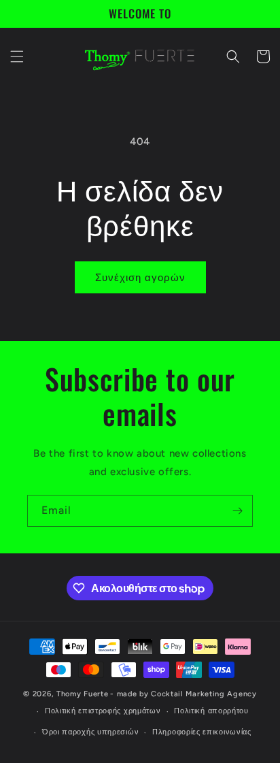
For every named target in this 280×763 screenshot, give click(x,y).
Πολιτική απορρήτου (211, 711)
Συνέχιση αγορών (140, 278)
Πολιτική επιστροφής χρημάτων (103, 711)
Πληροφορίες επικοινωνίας (201, 732)
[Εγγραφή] (237, 511)
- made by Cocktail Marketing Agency (183, 693)
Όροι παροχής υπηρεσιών (90, 732)
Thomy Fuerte (82, 693)
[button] (17, 56)
